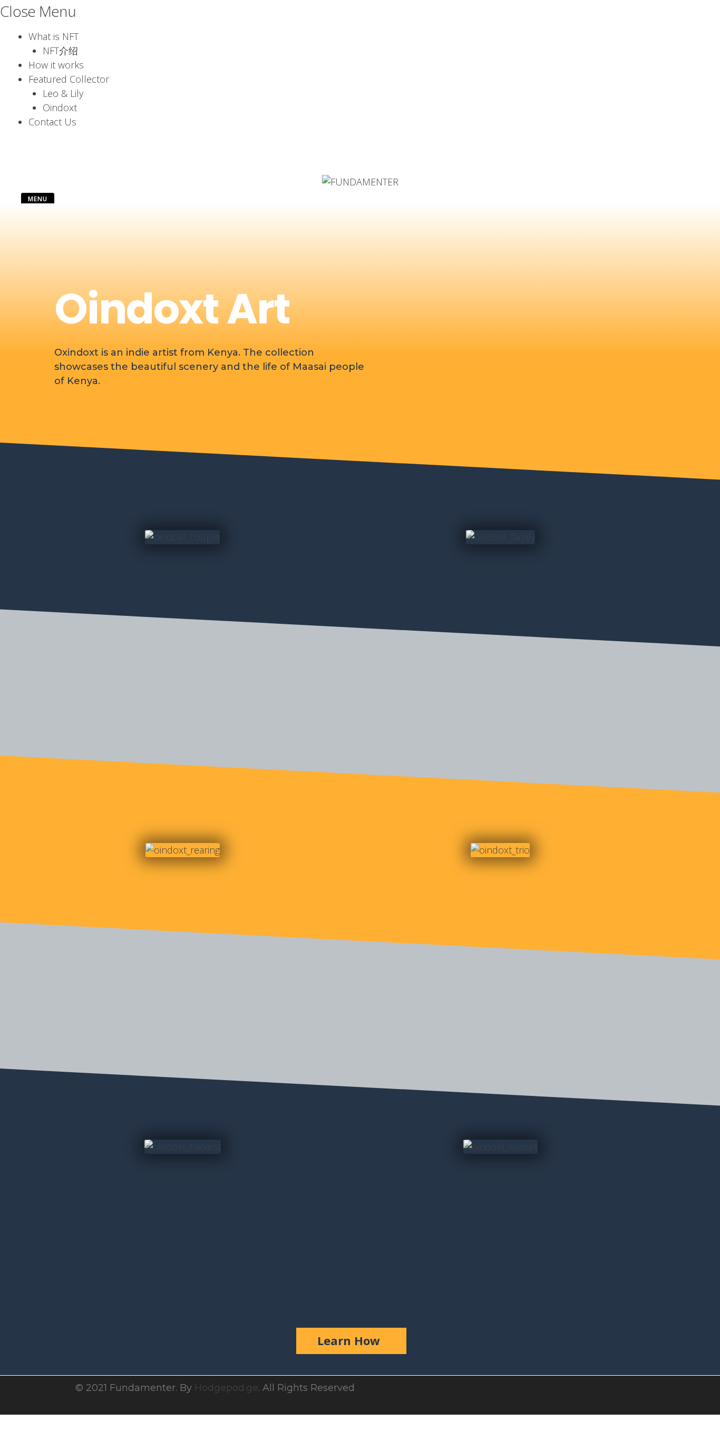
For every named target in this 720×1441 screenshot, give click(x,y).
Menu (37, 198)
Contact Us (52, 121)
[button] (351, 1341)
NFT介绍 (60, 50)
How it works (56, 64)
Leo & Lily (63, 93)
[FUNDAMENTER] (360, 181)
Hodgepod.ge (226, 1388)
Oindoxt (60, 107)
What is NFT (53, 36)
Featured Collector (68, 79)
